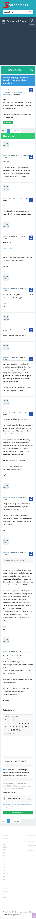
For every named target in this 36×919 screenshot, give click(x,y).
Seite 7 (5, 865)
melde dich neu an (22, 804)
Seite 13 (5, 882)
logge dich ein (9, 804)
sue (18, 288)
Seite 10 (5, 873)
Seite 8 (5, 868)
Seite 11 (5, 876)
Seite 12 (5, 879)
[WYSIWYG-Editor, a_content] (18, 746)
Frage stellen (15, 70)
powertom (6, 94)
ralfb (19, 236)
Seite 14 (5, 885)
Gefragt (5, 92)
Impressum (31, 841)
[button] (9, 716)
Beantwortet (6, 155)
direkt (5, 897)
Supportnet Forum (17, 21)
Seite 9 (5, 871)
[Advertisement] (18, 44)
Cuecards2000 (7, 248)
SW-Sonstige (19, 92)
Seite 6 (5, 862)
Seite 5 (5, 859)
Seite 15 (5, 888)
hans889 (20, 199)
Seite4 (6, 856)
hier (4, 211)
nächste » (17, 130)
